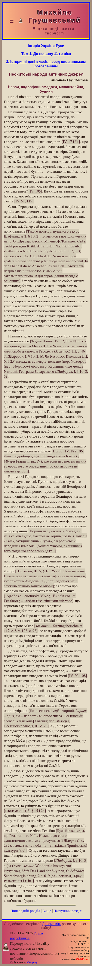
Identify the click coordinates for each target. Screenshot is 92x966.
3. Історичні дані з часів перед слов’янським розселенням (46, 63)
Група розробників (26, 935)
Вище (46, 910)
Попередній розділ (25, 910)
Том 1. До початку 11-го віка (46, 53)
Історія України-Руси (46, 45)
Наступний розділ (67, 910)
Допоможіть (51, 924)
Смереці (32, 962)
